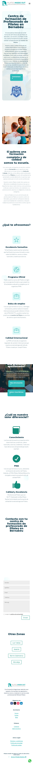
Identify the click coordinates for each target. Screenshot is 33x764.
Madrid (16, 649)
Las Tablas (16, 643)
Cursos (16, 713)
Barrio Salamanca (16, 656)
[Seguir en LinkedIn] (21, 703)
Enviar (25, 618)
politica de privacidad (16, 614)
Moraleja (16, 662)
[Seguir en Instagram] (18, 703)
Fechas (16, 715)
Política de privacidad (16, 743)
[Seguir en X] (15, 703)
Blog (16, 717)
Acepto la (14, 614)
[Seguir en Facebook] (11, 703)
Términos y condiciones (16, 741)
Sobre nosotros (16, 728)
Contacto (16, 726)
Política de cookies (16, 745)
